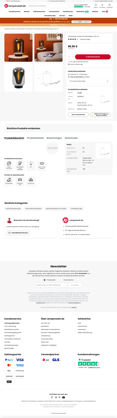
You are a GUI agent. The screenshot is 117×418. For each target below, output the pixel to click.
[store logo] (15, 6)
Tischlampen (29, 29)
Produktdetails (35, 137)
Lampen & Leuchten (9, 29)
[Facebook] (53, 397)
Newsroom (45, 342)
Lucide (79, 93)
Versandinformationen (12, 339)
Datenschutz (82, 326)
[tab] (14, 138)
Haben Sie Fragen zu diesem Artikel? (101, 114)
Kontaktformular (40, 302)
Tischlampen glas (76, 209)
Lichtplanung (45, 336)
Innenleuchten (20, 29)
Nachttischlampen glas (13, 209)
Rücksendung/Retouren (12, 332)
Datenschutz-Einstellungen (29, 401)
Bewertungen (54, 137)
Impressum (82, 329)
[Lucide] (52, 148)
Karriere (44, 332)
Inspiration (45, 345)
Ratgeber (53, 345)
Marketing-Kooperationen (50, 329)
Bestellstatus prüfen (11, 329)
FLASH (81, 22)
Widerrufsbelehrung (85, 332)
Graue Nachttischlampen (33, 209)
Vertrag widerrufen (11, 323)
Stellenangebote (54, 332)
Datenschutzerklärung (74, 302)
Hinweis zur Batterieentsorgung (65, 401)
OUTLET (62, 16)
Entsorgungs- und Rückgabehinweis (85, 401)
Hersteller (73, 307)
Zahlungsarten (9, 336)
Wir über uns (45, 323)
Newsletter (45, 326)
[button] (18, 78)
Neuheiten (82, 11)
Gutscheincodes (47, 339)
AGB (79, 323)
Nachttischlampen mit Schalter (56, 209)
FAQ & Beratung (10, 326)
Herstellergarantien (11, 345)
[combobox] (49, 6)
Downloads (71, 137)
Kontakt (7, 342)
